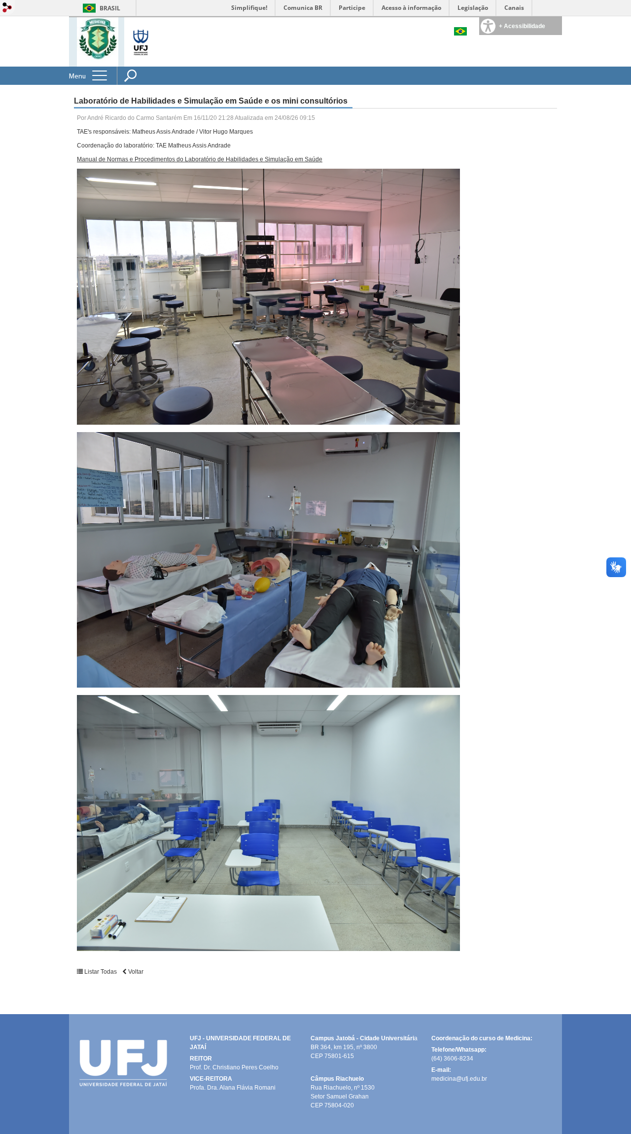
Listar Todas (100, 971)
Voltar (135, 971)
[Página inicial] (97, 41)
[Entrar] (7, 8)
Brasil (110, 8)
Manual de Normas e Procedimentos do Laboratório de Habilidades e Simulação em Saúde (199, 159)
